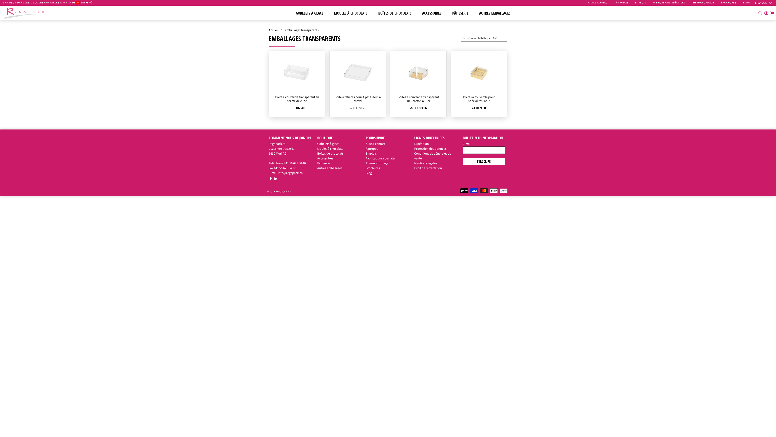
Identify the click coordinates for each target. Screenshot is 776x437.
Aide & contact (375, 144)
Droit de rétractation (428, 168)
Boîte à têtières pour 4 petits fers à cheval (358, 99)
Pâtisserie (460, 13)
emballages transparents (302, 30)
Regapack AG (283, 191)
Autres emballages (494, 13)
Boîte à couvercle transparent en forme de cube (297, 99)
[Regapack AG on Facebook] (271, 179)
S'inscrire (484, 161)
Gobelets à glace (309, 13)
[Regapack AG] (25, 13)
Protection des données (430, 148)
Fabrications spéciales (381, 158)
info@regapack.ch (290, 173)
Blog (369, 173)
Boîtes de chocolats (394, 13)
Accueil (273, 30)
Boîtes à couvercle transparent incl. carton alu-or (418, 99)
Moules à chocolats (350, 13)
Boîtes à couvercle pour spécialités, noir (479, 99)
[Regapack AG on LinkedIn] (275, 179)
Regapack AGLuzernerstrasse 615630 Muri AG (282, 149)
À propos (372, 148)
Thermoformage (377, 163)
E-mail (468, 144)
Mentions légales (425, 163)
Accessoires (431, 13)
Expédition (421, 144)
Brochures (373, 168)
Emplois (371, 153)
